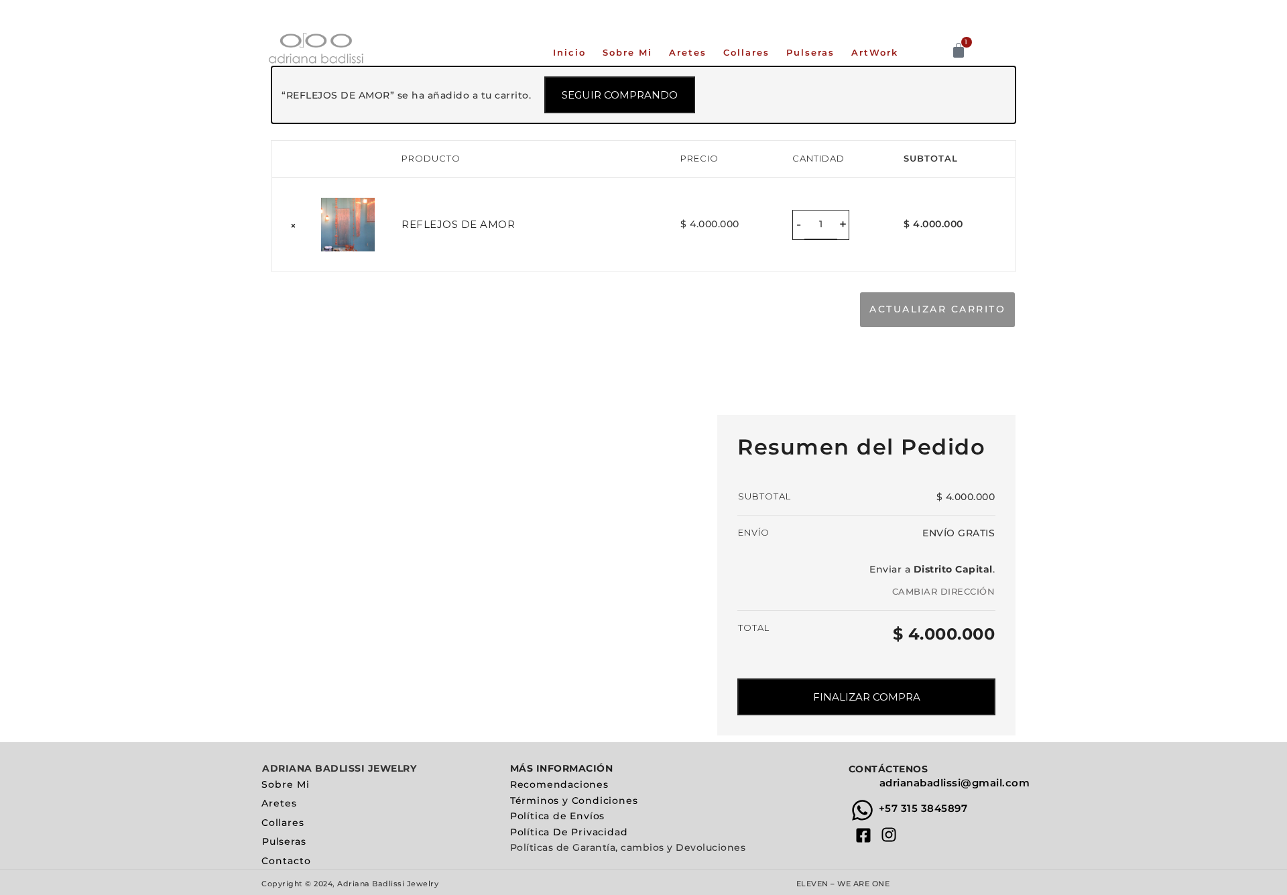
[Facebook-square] (863, 834)
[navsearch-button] (939, 51)
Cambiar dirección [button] (943, 591)
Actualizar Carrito (937, 309)
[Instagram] (889, 834)
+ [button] (843, 224)
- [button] (799, 224)
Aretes (688, 52)
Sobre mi (627, 52)
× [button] (293, 225)
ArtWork (874, 52)
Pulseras (810, 52)
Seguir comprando (620, 94)
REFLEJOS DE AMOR (458, 224)
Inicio (569, 52)
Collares (746, 52)
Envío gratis (958, 533)
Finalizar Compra (866, 697)
